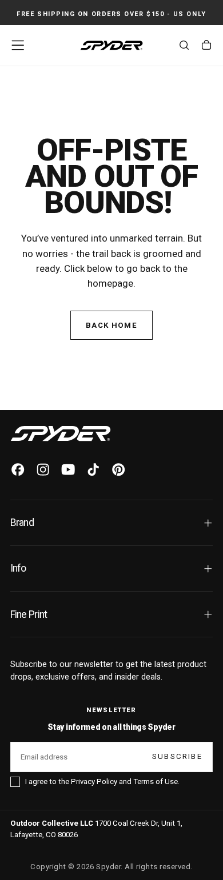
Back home (111, 325)
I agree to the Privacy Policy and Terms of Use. (102, 781)
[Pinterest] (118, 469)
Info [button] (18, 568)
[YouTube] (68, 469)
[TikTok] (93, 469)
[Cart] (206, 46)
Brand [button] (22, 522)
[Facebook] (17, 469)
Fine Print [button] (28, 614)
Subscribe (177, 756)
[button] (17, 45)
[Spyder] (60, 433)
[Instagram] (42, 469)
